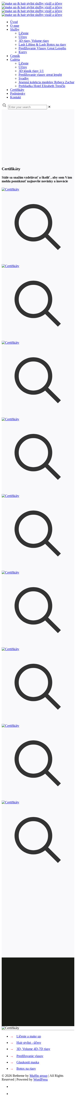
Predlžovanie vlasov (29, 1056)
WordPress (40, 1079)
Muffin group (39, 1075)
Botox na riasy (26, 1068)
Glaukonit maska (27, 1062)
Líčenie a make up (28, 1036)
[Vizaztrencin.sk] (32, 9)
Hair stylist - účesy (28, 1042)
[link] (49, 107)
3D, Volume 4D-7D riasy (33, 1049)
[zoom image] (38, 262)
